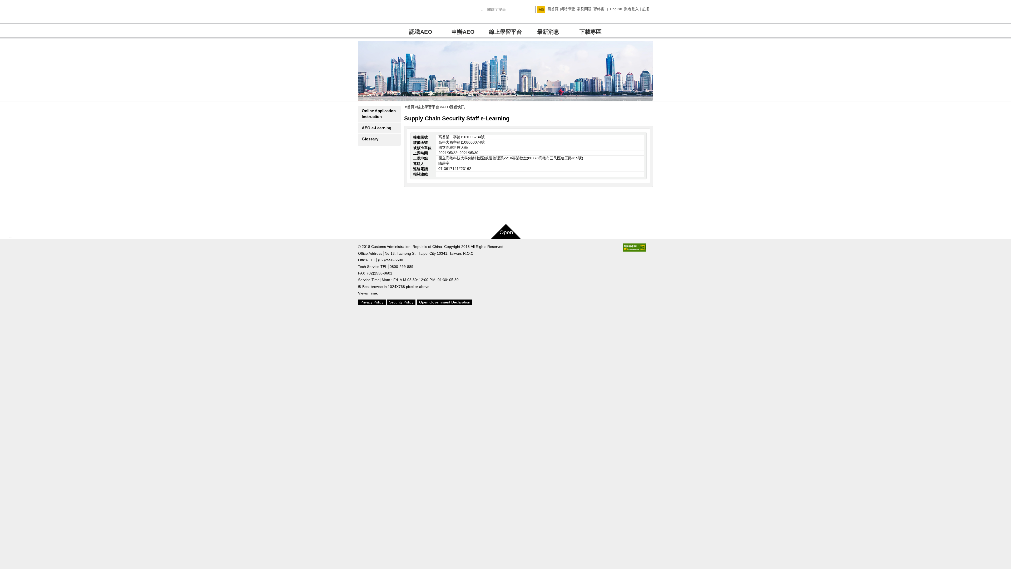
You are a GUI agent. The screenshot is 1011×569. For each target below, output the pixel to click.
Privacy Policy (371, 302)
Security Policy (401, 302)
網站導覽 (567, 9)
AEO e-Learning (376, 128)
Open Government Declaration (444, 302)
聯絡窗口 (600, 9)
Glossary (370, 139)
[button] (541, 9)
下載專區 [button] (590, 32)
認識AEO (420, 32)
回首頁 (552, 9)
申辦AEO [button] (463, 32)
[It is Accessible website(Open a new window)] (634, 247)
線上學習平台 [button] (505, 32)
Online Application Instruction (379, 114)
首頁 (410, 107)
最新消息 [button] (548, 32)
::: (482, 9)
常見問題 (584, 9)
